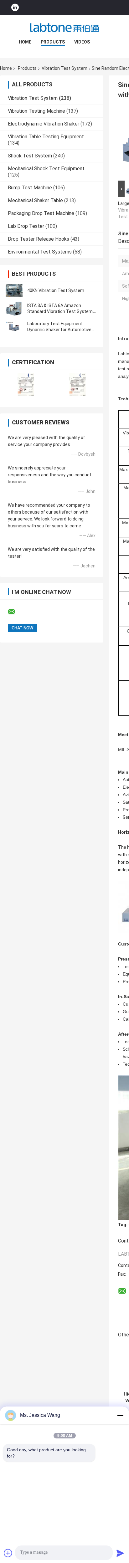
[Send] (120, 1553)
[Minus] (120, 1415)
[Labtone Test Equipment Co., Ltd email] (15, 612)
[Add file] (8, 1553)
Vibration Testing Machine (36, 111)
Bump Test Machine (30, 188)
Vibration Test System (64, 68)
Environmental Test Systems (40, 252)
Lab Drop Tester (26, 226)
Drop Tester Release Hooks (38, 239)
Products (53, 41)
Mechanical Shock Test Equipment (46, 169)
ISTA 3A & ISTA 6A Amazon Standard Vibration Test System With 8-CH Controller (60, 311)
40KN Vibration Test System (55, 290)
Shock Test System (30, 156)
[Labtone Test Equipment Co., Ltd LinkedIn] (15, 8)
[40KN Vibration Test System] (14, 290)
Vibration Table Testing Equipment (46, 137)
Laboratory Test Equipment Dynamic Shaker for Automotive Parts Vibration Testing (59, 329)
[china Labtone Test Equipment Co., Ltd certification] (26, 384)
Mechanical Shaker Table (35, 200)
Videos (82, 41)
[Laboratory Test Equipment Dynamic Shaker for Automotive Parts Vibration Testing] (14, 326)
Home (25, 41)
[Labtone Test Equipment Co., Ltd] (64, 27)
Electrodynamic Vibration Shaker (43, 124)
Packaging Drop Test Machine (41, 213)
